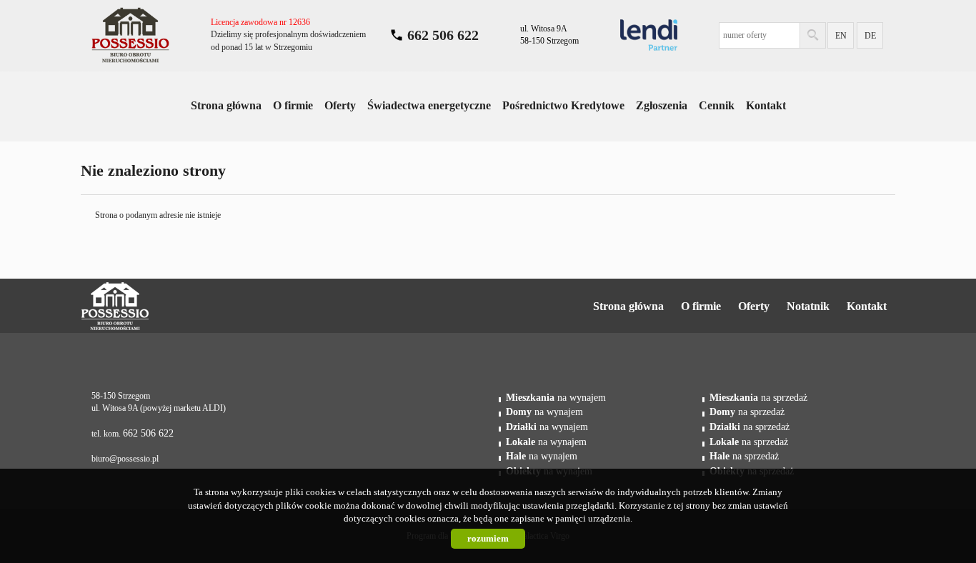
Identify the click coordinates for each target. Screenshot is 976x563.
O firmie (293, 105)
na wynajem (556, 397)
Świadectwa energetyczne (429, 105)
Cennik (717, 105)
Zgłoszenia (661, 105)
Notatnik (808, 306)
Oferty (340, 105)
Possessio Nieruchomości (160, 306)
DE (870, 36)
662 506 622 (443, 35)
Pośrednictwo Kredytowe (563, 105)
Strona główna (226, 105)
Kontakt (766, 105)
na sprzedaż (758, 397)
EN (841, 36)
